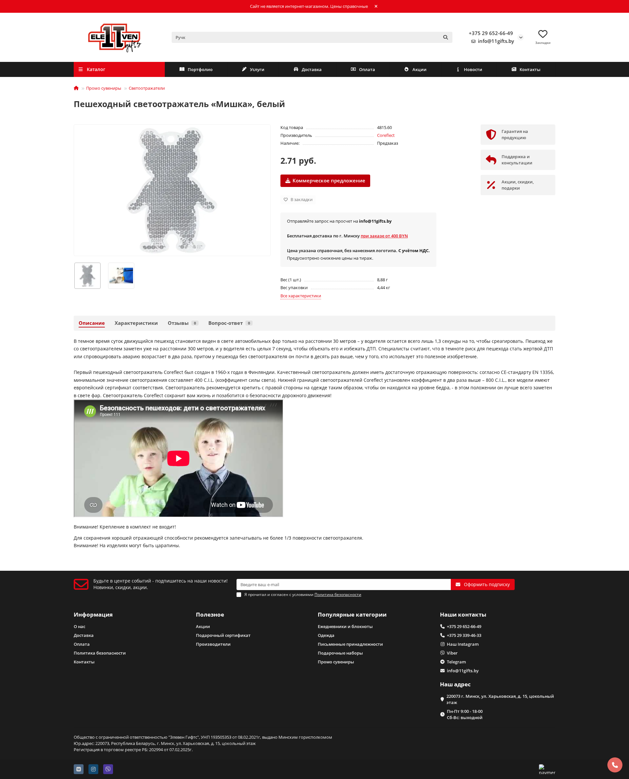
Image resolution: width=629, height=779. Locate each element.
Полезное (210, 614)
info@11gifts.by (496, 41)
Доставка (312, 69)
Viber (452, 653)
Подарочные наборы (340, 653)
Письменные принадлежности (350, 644)
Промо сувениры (103, 88)
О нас (79, 626)
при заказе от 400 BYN (384, 236)
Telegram (456, 662)
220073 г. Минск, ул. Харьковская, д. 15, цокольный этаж (500, 699)
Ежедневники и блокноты (345, 626)
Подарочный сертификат (223, 635)
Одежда (326, 635)
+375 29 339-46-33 (464, 635)
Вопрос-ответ (229, 323)
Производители (213, 644)
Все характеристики (300, 296)
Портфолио (200, 69)
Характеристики (136, 323)
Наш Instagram (463, 644)
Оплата (367, 69)
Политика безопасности (100, 653)
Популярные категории (352, 614)
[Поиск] (445, 37)
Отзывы (182, 323)
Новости (473, 69)
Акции (419, 69)
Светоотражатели (147, 88)
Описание (92, 323)
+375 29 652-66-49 (491, 33)
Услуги (257, 69)
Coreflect (386, 135)
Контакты (530, 69)
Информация (93, 614)
